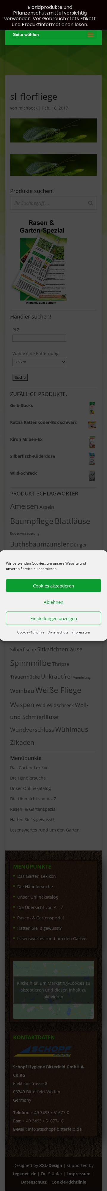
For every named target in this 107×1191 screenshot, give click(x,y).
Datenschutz (58, 632)
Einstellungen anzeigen (53, 618)
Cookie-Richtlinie (31, 632)
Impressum (80, 632)
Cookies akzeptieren (53, 586)
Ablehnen (53, 602)
